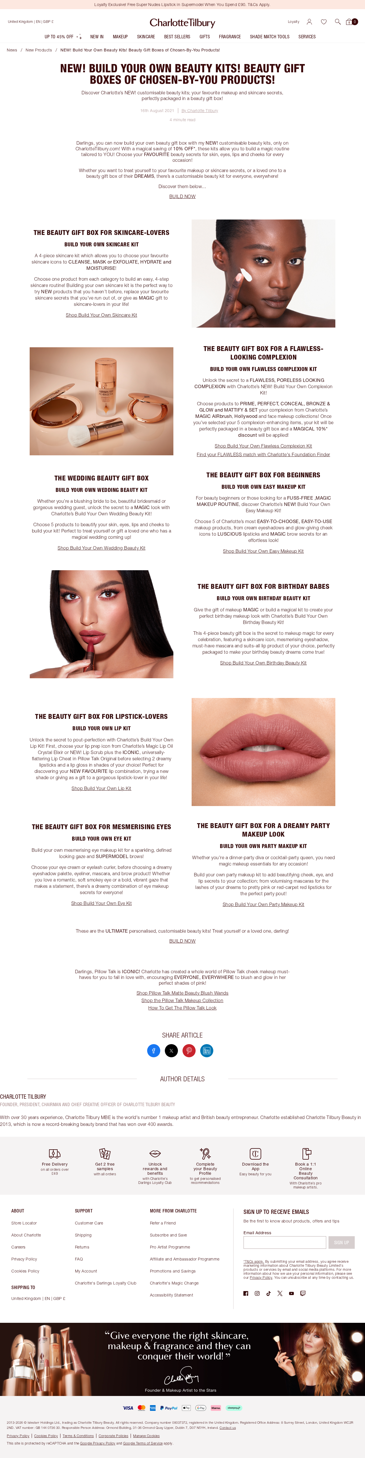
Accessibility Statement (171, 1295)
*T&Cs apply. (254, 1261)
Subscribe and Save (168, 1234)
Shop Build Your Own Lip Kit (101, 788)
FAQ (79, 1258)
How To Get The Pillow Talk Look (182, 1007)
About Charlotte (26, 1234)
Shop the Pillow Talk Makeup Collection (182, 1000)
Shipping (83, 1234)
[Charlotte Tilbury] (183, 21)
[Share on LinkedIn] (206, 1050)
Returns (82, 1246)
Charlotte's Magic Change (174, 1283)
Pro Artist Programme (170, 1246)
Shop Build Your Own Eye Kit (101, 903)
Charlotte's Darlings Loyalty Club (106, 1283)
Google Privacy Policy (97, 1443)
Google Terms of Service (143, 1443)
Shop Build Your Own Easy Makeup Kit (263, 551)
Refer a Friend (163, 1222)
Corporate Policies (113, 1436)
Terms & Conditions (78, 1436)
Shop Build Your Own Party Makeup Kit (264, 904)
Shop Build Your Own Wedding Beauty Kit (101, 548)
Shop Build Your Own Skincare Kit (101, 315)
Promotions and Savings (173, 1270)
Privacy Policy (24, 1258)
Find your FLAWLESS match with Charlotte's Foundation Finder (263, 454)
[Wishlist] (323, 22)
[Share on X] (171, 1050)
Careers (18, 1246)
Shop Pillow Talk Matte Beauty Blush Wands (183, 993)
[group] (57, 1166)
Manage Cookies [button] (146, 1436)
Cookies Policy (25, 1270)
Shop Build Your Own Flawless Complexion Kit (263, 445)
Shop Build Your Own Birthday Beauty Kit (263, 662)
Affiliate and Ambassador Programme (185, 1258)
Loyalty (294, 21)
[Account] (309, 22)
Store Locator (24, 1222)
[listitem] (63, 38)
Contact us (228, 1427)
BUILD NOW (182, 196)
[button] (338, 22)
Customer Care (89, 1222)
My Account (86, 1270)
